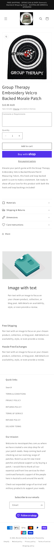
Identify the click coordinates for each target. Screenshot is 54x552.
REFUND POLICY (13, 420)
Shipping (16, 109)
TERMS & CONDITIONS (16, 394)
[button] (6, 19)
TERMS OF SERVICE (14, 413)
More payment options (27, 161)
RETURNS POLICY (13, 407)
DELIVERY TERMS (13, 426)
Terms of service (44, 541)
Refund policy (17, 541)
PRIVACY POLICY (13, 400)
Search (9, 387)
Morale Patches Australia (25, 538)
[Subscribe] (41, 505)
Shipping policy (28, 546)
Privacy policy (30, 541)
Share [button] (7, 234)
